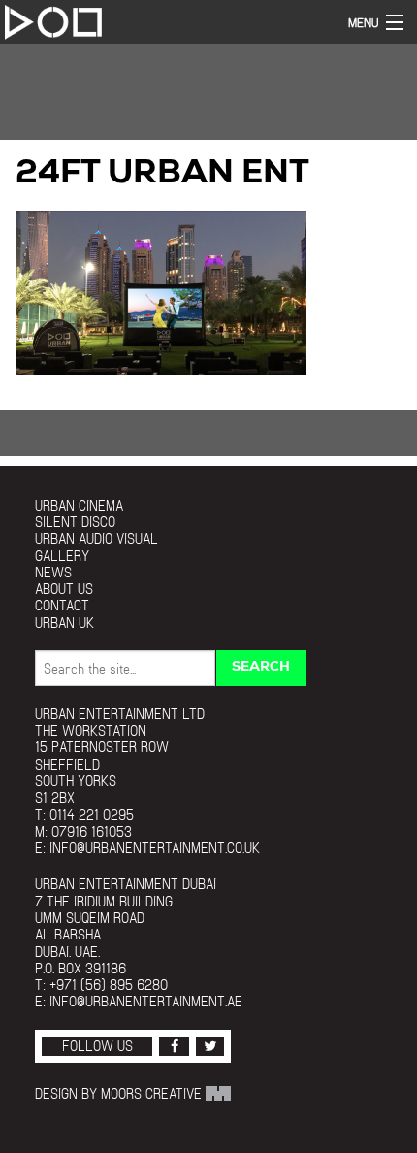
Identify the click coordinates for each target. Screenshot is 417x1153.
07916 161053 (91, 831)
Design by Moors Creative (120, 1093)
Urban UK (64, 622)
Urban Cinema (79, 505)
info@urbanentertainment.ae (145, 1001)
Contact (62, 605)
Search (261, 667)
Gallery (62, 555)
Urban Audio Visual (96, 538)
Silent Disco (75, 521)
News (53, 572)
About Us (64, 588)
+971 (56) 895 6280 (108, 984)
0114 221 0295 (91, 815)
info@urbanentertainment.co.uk (154, 848)
